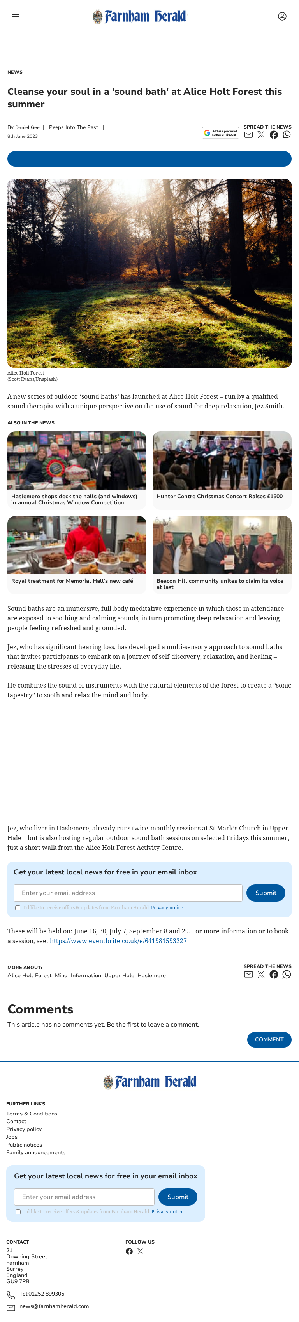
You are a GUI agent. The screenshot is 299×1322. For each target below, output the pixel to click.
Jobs (12, 1137)
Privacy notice (167, 907)
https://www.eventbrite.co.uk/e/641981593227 (118, 941)
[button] (15, 16)
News (15, 72)
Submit (265, 893)
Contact (16, 1121)
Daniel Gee (27, 127)
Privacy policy (24, 1129)
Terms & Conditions (31, 1113)
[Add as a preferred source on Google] (220, 133)
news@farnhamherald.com (54, 1306)
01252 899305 (46, 1294)
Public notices (24, 1144)
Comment (269, 1039)
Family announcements (35, 1152)
